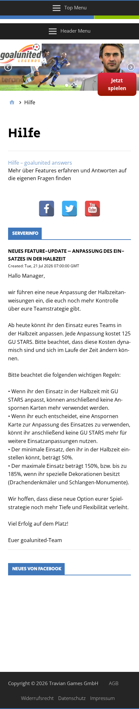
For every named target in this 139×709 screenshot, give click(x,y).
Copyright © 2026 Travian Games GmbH (53, 683)
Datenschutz (72, 698)
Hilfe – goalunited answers (40, 162)
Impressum (102, 698)
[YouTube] (92, 208)
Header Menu (75, 30)
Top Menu (75, 7)
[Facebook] (46, 208)
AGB (113, 683)
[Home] (12, 102)
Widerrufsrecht (37, 698)
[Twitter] (69, 208)
